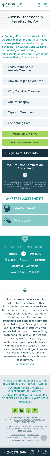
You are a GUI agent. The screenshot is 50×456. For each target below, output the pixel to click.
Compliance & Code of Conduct (34, 437)
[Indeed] (28, 410)
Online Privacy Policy (13, 437)
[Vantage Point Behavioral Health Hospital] (13, 4)
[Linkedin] (21, 410)
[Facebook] (14, 410)
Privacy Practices (33, 435)
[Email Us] (32, 452)
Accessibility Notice (18, 435)
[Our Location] (38, 452)
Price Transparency (17, 440)
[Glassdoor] (35, 410)
